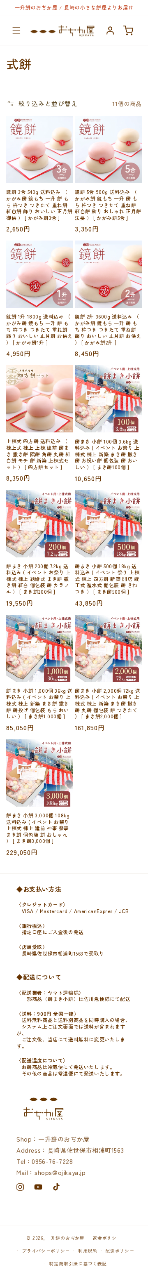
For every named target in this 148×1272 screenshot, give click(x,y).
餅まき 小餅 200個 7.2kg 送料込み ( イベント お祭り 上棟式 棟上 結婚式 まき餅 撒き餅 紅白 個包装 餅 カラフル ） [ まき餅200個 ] (38, 579)
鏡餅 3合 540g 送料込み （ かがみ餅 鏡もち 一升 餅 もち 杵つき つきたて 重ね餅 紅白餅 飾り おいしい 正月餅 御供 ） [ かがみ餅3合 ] (39, 205)
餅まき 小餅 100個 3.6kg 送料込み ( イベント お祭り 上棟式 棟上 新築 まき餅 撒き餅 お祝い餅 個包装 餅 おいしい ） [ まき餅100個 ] (107, 454)
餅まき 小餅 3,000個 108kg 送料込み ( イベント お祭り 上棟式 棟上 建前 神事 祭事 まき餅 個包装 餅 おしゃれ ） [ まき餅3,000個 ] (37, 828)
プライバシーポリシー (46, 1250)
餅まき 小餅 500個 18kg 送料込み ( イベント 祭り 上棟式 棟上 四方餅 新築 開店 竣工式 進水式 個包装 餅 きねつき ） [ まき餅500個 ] (107, 579)
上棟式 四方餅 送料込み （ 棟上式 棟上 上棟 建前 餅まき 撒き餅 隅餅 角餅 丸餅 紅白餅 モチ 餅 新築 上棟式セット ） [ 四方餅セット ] (38, 454)
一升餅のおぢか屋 (65, 1237)
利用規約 (87, 1250)
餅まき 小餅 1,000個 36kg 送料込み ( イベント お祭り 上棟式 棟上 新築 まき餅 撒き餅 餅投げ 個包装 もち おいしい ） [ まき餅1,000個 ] (39, 703)
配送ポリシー (119, 1250)
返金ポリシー (106, 1237)
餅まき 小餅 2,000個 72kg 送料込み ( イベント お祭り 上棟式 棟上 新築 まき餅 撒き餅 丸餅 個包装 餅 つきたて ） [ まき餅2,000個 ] (108, 703)
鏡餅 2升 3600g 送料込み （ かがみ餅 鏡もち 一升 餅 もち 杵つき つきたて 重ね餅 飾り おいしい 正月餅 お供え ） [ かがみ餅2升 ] (108, 329)
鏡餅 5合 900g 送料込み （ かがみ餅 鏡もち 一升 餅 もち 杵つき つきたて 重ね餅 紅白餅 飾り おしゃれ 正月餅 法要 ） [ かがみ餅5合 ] (108, 205)
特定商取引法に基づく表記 (78, 1263)
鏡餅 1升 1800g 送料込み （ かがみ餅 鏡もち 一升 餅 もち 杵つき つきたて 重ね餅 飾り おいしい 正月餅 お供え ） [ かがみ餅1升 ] (39, 329)
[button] (16, 30)
